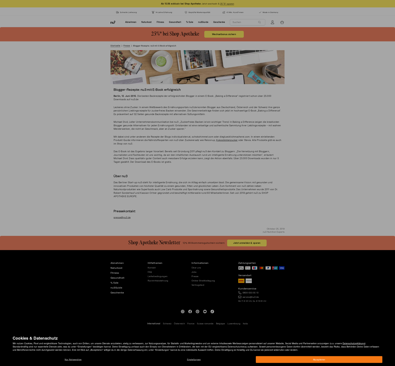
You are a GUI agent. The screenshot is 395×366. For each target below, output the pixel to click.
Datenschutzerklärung (354, 343)
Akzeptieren (319, 359)
